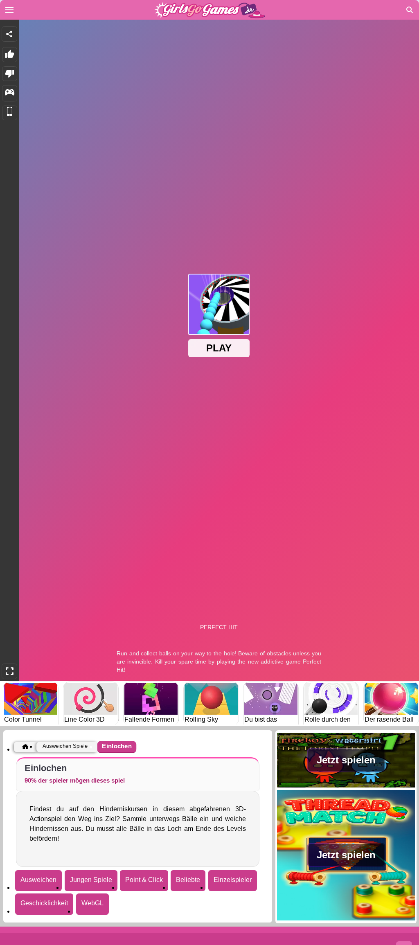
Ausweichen (38, 879)
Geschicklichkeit (44, 903)
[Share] (9, 34)
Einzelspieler (233, 879)
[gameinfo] (9, 93)
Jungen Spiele (91, 879)
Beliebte (188, 879)
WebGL (92, 903)
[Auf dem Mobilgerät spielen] (9, 113)
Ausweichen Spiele (65, 746)
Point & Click (144, 879)
